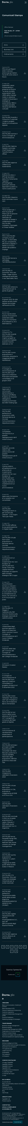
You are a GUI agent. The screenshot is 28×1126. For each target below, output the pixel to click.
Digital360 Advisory (7, 1064)
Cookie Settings (17, 1122)
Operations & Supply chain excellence (12, 1035)
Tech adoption (6, 1054)
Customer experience (8, 1012)
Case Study (5, 1092)
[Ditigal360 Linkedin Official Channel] (2, 998)
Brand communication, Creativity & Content (11, 1005)
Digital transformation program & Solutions (13, 1045)
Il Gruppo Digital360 (7, 1062)
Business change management (10, 1025)
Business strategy (7, 1027)
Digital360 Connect (7, 1066)
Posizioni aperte (6, 1101)
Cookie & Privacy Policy (7, 1122)
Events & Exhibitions (7, 1017)
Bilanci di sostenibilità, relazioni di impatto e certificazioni (14, 1084)
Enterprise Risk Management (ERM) (12, 1029)
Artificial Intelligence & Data (9, 1043)
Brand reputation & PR (8, 1008)
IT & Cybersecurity (7, 1048)
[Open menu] (25, 2)
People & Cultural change (9, 1033)
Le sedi (4, 1075)
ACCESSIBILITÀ (6, 1109)
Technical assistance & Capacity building (13, 1036)
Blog (3, 1091)
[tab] (14, 45)
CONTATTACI (6, 1105)
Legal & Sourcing (6, 1050)
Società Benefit (6, 1082)
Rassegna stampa (7, 1087)
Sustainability (5, 1052)
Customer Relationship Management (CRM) (12, 1014)
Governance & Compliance (9, 1047)
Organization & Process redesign (11, 1031)
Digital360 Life (6, 1099)
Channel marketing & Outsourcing (11, 1010)
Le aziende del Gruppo (8, 1073)
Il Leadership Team (7, 1071)
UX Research (5, 1056)
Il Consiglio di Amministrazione (10, 1070)
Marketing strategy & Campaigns (11, 1019)
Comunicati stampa (7, 1089)
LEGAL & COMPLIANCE (9, 1107)
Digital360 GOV (6, 1068)
